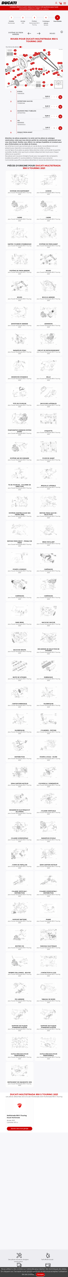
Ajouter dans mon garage (19, 1128)
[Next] (38, 33)
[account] (56, 3)
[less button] (52, 97)
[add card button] (60, 97)
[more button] (56, 97)
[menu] (64, 3)
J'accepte (40, 1274)
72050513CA (21, 124)
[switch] (20, 47)
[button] (62, 32)
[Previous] (29, 33)
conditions (46, 9)
